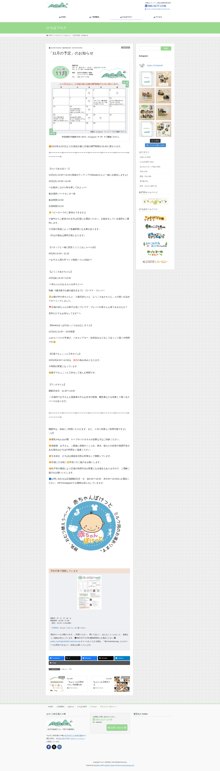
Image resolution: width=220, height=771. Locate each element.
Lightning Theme (109, 765)
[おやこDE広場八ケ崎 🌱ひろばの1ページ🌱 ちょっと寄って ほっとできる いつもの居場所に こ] (147, 95)
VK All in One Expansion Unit (125, 765)
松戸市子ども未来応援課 (74, 735)
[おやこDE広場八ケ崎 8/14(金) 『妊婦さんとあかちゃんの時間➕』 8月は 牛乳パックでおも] (147, 112)
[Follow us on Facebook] (48, 747)
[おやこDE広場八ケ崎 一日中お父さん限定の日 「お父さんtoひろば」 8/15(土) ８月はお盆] (163, 95)
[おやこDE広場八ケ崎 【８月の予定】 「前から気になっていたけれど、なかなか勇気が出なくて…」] (147, 129)
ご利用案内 (60, 707)
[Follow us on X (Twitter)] (54, 747)
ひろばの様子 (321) (147, 162)
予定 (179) (143, 171)
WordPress (97, 765)
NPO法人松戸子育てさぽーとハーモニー (70, 738)
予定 (70, 669)
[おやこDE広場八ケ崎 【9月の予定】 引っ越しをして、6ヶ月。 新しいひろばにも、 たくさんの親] (147, 79)
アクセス (93, 707)
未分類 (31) (144, 181)
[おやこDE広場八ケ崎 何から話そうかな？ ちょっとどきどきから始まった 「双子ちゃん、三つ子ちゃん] (163, 79)
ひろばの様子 (82, 707)
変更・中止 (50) (145, 176)
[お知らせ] (57, 684)
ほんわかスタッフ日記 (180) (150, 167)
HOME (50, 707)
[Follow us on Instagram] (59, 747)
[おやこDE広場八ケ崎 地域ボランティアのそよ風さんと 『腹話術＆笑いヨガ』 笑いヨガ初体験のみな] (163, 129)
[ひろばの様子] (122, 684)
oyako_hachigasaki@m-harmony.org (158, 9)
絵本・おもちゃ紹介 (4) (148, 186)
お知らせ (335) (145, 157)
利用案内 (55, 628)
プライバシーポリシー (108, 707)
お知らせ (126, 47)
